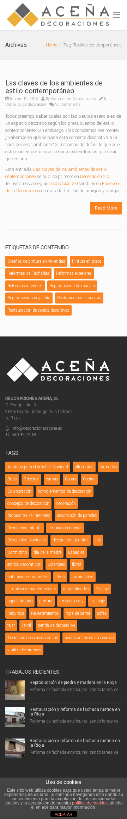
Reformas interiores (25, 285)
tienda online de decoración (89, 637)
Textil (26, 625)
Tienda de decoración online (32, 637)
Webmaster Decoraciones (73, 98)
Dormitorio (17, 552)
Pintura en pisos (87, 261)
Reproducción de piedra (28, 297)
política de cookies (90, 803)
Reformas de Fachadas (28, 273)
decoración (66, 503)
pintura (46, 600)
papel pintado (19, 600)
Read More (106, 208)
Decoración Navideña (26, 539)
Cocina (89, 479)
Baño (12, 479)
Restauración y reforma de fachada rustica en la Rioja (75, 712)
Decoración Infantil (24, 527)
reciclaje (97, 600)
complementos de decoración (64, 491)
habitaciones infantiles (28, 576)
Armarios (108, 466)
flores (76, 564)
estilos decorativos (24, 564)
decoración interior (65, 527)
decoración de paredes (77, 515)
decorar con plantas (71, 539)
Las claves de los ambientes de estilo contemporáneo (54, 87)
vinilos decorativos (24, 649)
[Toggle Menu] (116, 15)
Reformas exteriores (74, 273)
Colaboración (19, 491)
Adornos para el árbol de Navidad (37, 466)
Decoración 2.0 (94, 176)
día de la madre (47, 552)
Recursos (15, 613)
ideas (60, 576)
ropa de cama (78, 613)
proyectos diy (71, 600)
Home (51, 45)
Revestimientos (45, 613)
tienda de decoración (56, 625)
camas (52, 479)
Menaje (102, 588)
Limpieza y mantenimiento (31, 588)
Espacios (76, 552)
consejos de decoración (28, 503)
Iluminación (82, 576)
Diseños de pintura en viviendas (36, 261)
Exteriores (56, 564)
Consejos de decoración (25, 104)
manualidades (76, 588)
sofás (102, 613)
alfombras (84, 466)
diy (98, 539)
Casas (70, 479)
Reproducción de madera (72, 285)
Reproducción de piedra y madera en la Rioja (73, 682)
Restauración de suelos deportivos (38, 310)
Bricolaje (31, 479)
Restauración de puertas (79, 297)
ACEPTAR (63, 814)
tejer (11, 625)
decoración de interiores (28, 515)
